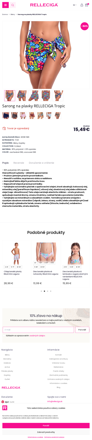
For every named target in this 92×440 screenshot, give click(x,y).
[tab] (41, 291)
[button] (5, 5)
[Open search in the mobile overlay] (13, 5)
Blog (58, 387)
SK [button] (74, 5)
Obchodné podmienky (58, 375)
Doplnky (7, 375)
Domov (5, 14)
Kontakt (58, 355)
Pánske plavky (7, 371)
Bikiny (13, 14)
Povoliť (46, 425)
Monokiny (7, 359)
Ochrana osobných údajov (54, 437)
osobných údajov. (37, 335)
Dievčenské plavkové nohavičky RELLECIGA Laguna (45, 272)
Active (7, 367)
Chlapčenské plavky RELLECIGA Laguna (13, 272)
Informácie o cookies (35, 437)
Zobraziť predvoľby (46, 432)
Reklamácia (58, 367)
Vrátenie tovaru (58, 363)
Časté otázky (58, 371)
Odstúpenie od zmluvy (58, 359)
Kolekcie (7, 363)
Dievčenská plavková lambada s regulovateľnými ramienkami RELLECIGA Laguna (75, 275)
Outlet (7, 379)
